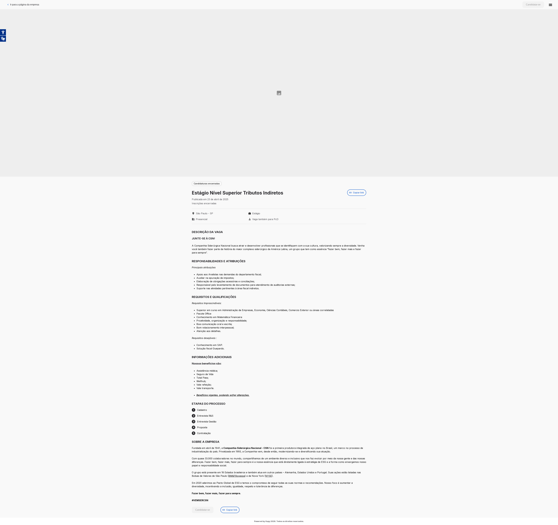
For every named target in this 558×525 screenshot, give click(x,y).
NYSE (268, 475)
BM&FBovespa (237, 475)
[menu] (550, 4)
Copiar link (358, 192)
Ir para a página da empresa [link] (24, 4)
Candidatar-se (533, 4)
